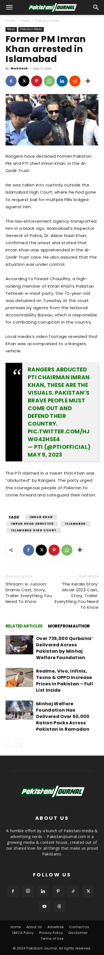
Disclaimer (78, 932)
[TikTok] (73, 891)
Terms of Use (52, 938)
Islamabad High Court (34, 530)
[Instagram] (28, 891)
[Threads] (59, 906)
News (25, 20)
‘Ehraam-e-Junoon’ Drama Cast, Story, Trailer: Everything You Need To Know (29, 592)
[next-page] (17, 743)
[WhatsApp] (49, 81)
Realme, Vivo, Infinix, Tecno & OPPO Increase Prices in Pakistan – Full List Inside (64, 680)
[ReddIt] (74, 81)
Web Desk (19, 68)
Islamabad (75, 524)
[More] (88, 81)
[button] (96, 7)
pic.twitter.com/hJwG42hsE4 (59, 435)
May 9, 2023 (45, 455)
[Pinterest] (36, 81)
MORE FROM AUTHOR (69, 626)
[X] (23, 81)
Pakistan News (47, 20)
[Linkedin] (62, 81)
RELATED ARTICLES (24, 626)
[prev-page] (9, 743)
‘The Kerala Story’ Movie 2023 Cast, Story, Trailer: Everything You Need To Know (76, 595)
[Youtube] (44, 906)
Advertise (55, 927)
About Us (34, 927)
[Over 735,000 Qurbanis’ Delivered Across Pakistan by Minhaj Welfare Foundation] (19, 644)
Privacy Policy (51, 932)
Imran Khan (41, 517)
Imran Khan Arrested (32, 524)
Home (11, 20)
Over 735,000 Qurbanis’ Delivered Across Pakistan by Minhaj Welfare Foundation (64, 648)
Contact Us (79, 927)
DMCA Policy (23, 932)
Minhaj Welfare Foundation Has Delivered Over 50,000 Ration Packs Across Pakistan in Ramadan (63, 716)
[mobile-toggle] (9, 7)
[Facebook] (11, 81)
